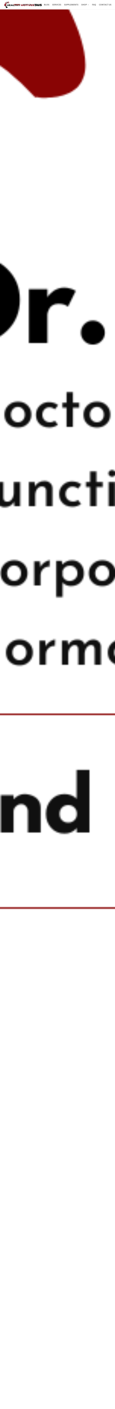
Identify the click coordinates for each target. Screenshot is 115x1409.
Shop (84, 5)
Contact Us (105, 5)
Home (17, 5)
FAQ (94, 5)
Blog (46, 5)
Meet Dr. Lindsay (32, 5)
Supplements (71, 5)
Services (56, 5)
